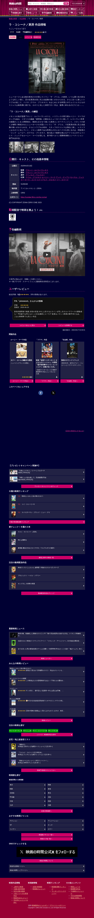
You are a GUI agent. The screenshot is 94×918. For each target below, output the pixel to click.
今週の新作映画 (47, 9)
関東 (49, 785)
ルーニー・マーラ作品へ (21, 381)
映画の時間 (13, 19)
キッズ (50, 825)
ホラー (50, 829)
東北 (49, 793)
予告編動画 (48, 13)
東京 (11, 785)
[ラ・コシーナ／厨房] (12, 217)
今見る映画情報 (76, 896)
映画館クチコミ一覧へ (46, 835)
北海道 (12, 793)
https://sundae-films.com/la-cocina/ (34, 197)
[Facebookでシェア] (40, 393)
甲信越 (12, 797)
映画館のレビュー (39, 889)
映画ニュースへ (46, 658)
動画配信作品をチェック (46, 593)
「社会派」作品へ (72, 381)
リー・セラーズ (62, 180)
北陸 (49, 797)
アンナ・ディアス (63, 177)
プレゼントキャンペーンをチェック (46, 486)
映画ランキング (78, 9)
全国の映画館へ (46, 811)
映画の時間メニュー (16, 9)
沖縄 (49, 805)
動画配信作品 (63, 13)
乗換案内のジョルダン (40, 905)
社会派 (18, 32)
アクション (13, 821)
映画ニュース (32, 13)
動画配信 (37, 37)
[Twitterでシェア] (53, 393)
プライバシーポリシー (58, 905)
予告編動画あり (27, 32)
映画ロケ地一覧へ (46, 839)
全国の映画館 (37, 887)
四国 (49, 801)
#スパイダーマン (15, 731)
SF (11, 825)
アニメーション (53, 821)
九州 (11, 805)
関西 (11, 789)
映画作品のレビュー (21, 898)
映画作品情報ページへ (17, 866)
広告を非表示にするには (74, 431)
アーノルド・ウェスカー (35, 175)
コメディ (13, 829)
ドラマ (12, 32)
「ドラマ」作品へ (46, 381)
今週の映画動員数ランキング (19, 522)
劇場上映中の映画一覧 (46, 557)
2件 (41, 32)
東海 (49, 789)
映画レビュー (46, 720)
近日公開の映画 (63, 9)
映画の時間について (46, 861)
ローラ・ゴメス (31, 180)
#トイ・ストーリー (39, 731)
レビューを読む (78, 13)
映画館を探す (17, 13)
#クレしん (26, 731)
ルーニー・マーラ (48, 177)
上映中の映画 (32, 9)
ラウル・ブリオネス (33, 177)
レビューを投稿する (65, 325)
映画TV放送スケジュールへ (46, 770)
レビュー (28, 37)
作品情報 (22, 19)
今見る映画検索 (77, 3)
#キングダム (52, 731)
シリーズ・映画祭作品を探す (46, 734)
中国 (11, 801)
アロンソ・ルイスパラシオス (37, 170)
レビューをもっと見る (27, 325)
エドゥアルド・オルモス (46, 180)
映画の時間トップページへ (19, 870)
